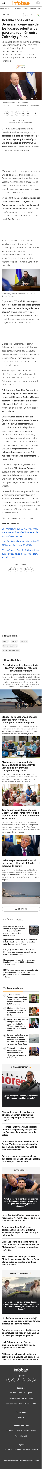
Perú (31, 1398)
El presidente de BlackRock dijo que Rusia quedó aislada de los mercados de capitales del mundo (20, 554)
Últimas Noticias (24, 1404)
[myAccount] (38, 3)
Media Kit (23, 1436)
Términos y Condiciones (12, 1449)
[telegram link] (29, 1380)
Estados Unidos (14, 1398)
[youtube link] (23, 1380)
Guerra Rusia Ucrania (18, 9)
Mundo (5, 15)
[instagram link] (18, 1380)
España (29, 1393)
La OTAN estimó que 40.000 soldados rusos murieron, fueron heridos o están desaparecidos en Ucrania (20, 532)
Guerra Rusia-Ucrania (11, 650)
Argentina (9, 1430)
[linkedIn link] (34, 1380)
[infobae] (21, 3)
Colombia (21, 1393)
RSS (34, 1404)
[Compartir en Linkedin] (23, 113)
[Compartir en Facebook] (12, 113)
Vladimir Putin (33, 9)
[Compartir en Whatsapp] (6, 113)
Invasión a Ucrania (10, 646)
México (24, 1398)
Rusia (14, 641)
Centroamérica (11, 1404)
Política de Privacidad (30, 1449)
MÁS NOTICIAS (21, 909)
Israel (5, 641)
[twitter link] (13, 1380)
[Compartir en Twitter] (17, 113)
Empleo (21, 1417)
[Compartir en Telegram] (28, 113)
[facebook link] (8, 1380)
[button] (3, 3)
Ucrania (24, 641)
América (13, 1393)
